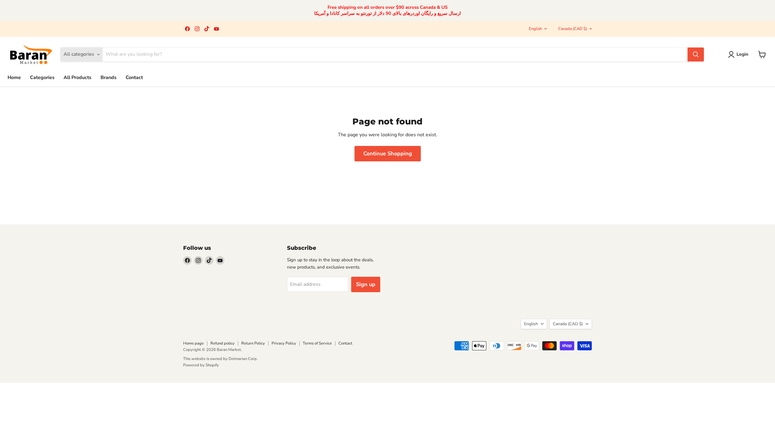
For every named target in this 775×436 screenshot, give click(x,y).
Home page (193, 343)
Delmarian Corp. (243, 359)
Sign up (365, 284)
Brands (109, 77)
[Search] (696, 54)
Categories (42, 77)
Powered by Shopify (201, 365)
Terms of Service (317, 343)
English (535, 28)
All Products (77, 77)
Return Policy (253, 343)
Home (14, 77)
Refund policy (222, 343)
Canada (572, 28)
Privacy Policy (284, 343)
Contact (134, 77)
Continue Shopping (387, 153)
